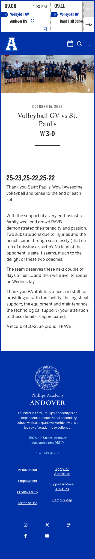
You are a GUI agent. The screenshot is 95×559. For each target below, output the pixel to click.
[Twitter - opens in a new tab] (47, 527)
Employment (27, 481)
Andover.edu (27, 470)
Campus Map (62, 500)
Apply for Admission (62, 471)
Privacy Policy (27, 492)
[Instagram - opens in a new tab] (25, 527)
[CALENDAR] (70, 43)
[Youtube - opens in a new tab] (47, 538)
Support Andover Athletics (62, 486)
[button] (79, 43)
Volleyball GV (19, 14)
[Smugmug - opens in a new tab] (69, 527)
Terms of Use (27, 503)
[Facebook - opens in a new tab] (25, 538)
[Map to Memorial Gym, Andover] (32, 21)
